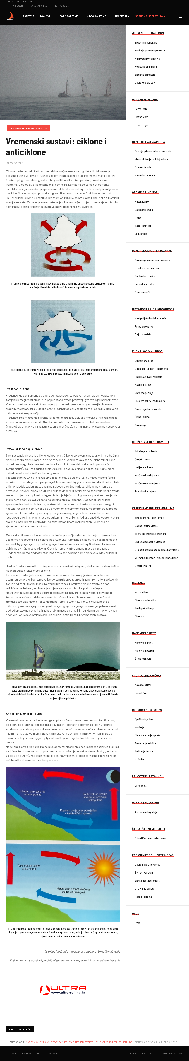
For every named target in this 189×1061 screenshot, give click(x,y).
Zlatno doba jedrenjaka (147, 880)
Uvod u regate (142, 125)
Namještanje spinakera (147, 58)
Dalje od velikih (143, 334)
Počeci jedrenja (143, 896)
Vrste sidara (141, 592)
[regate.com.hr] (10, 16)
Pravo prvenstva (144, 326)
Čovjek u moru (142, 459)
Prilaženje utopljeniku (146, 451)
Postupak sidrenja (144, 608)
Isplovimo (140, 759)
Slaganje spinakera (145, 74)
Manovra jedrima (144, 642)
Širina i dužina (142, 416)
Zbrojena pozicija (144, 393)
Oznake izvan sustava (147, 268)
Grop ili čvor (141, 693)
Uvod (137, 922)
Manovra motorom (144, 650)
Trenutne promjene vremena (150, 533)
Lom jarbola (141, 233)
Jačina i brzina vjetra (146, 525)
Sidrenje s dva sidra (145, 600)
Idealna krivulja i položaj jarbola (151, 159)
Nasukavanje (142, 201)
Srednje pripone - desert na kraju (153, 151)
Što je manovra (143, 658)
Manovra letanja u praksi (148, 735)
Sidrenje (139, 616)
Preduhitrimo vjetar (145, 491)
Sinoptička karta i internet (149, 517)
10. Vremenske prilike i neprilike (28, 128)
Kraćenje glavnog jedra (147, 483)
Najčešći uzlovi (143, 684)
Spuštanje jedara (144, 719)
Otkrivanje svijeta (144, 888)
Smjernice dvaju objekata (148, 376)
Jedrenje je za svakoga (147, 864)
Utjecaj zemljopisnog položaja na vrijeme (157, 549)
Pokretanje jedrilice (145, 743)
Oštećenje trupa (144, 209)
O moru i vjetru (143, 565)
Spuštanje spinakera (146, 42)
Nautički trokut (143, 384)
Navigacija (140, 425)
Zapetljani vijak (143, 225)
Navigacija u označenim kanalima (152, 260)
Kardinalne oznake (145, 276)
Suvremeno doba (144, 360)
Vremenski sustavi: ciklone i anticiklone (156, 557)
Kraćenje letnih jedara (147, 475)
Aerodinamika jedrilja (146, 812)
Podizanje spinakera (146, 66)
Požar (138, 217)
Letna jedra (141, 109)
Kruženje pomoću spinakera (150, 50)
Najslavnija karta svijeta (148, 409)
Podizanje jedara (144, 751)
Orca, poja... (141, 785)
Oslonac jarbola (143, 167)
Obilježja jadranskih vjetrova (150, 541)
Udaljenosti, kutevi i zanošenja (151, 368)
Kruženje (140, 727)
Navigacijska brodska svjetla (150, 318)
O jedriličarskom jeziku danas (150, 838)
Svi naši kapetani (144, 872)
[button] (47, 16)
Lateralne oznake (144, 284)
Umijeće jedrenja (144, 467)
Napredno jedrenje (145, 175)
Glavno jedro (141, 116)
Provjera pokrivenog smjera (150, 400)
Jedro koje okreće (145, 82)
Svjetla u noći (142, 292)
